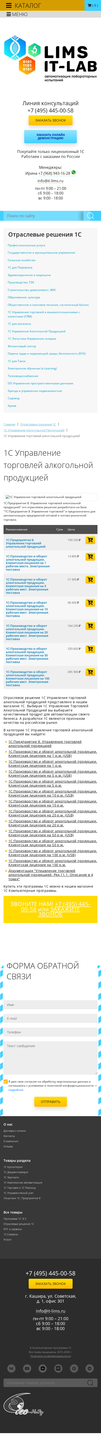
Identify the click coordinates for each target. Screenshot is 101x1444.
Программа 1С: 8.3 (15, 1218)
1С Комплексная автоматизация (23, 1182)
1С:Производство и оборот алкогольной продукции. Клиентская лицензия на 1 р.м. (52, 763)
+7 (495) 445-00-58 (50, 1273)
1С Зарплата (11, 1177)
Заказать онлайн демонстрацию (50, 136)
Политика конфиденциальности (50, 1356)
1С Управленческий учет (19, 1193)
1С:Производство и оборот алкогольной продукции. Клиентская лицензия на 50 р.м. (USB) (52, 833)
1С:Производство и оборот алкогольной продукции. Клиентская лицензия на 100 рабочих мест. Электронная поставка (27, 678)
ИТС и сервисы (13, 1229)
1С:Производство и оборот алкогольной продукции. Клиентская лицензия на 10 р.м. (52, 803)
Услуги (8, 1239)
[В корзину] (90, 540)
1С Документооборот (16, 1172)
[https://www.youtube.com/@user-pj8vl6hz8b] (27, 1368)
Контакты (9, 1136)
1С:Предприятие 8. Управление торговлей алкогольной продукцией (26, 543)
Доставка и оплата (15, 1130)
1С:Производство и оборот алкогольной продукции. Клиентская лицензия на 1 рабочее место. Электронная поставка (28, 563)
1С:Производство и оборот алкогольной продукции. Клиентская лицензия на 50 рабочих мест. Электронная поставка (27, 655)
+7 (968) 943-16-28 (54, 173)
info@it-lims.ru (50, 180)
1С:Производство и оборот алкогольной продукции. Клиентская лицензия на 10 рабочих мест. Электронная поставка (27, 609)
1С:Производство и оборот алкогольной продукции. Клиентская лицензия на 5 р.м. (52, 783)
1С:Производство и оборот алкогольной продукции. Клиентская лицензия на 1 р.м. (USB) (52, 753)
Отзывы (8, 1146)
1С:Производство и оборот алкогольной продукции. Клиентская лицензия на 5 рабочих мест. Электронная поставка (27, 586)
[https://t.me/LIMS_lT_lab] (89, 1368)
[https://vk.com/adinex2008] (11, 1368)
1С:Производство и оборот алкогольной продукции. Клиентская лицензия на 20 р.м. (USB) (52, 813)
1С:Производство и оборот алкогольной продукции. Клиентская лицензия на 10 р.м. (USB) (52, 793)
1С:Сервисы (11, 1234)
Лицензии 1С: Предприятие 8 (22, 1198)
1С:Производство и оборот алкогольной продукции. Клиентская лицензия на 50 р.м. (52, 843)
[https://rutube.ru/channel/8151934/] (58, 1368)
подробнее (15, 1090)
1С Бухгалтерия (13, 1167)
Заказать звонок (50, 120)
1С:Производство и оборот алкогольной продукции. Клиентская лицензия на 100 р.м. (52, 863)
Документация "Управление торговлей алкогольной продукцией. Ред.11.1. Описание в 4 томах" (50, 874)
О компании (11, 1141)
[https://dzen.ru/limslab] (43, 1368)
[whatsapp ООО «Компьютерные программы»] (73, 173)
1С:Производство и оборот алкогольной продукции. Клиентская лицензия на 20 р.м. (52, 823)
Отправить (50, 1101)
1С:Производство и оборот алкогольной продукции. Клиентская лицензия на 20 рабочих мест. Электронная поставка (27, 632)
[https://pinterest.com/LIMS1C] (74, 1368)
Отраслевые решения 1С (19, 1224)
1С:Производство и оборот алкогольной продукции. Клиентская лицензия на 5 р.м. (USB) (52, 773)
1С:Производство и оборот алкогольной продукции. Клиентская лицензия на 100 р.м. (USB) (52, 853)
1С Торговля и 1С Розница (20, 1187)
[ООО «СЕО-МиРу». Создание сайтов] (50, 1404)
